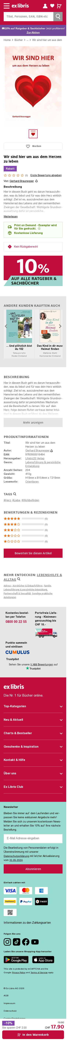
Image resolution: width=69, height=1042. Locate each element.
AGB (6, 996)
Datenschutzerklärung (16, 856)
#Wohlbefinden (30, 500)
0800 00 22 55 (16, 622)
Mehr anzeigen (33, 423)
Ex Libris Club (13, 787)
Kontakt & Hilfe (14, 760)
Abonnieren (33, 869)
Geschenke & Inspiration (21, 746)
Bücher (19, 40)
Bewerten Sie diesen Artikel (33, 553)
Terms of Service (39, 973)
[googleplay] (16, 960)
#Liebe (16, 500)
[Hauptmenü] (7, 6)
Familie (47, 585)
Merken (36, 146)
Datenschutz (10, 1011)
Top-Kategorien (15, 706)
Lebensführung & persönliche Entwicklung (25, 589)
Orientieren (32, 482)
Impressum (9, 1003)
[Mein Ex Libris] (45, 6)
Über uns (10, 773)
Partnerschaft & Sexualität (17, 593)
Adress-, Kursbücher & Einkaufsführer (23, 585)
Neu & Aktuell (13, 720)
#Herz (7, 500)
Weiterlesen (11, 217)
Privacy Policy (18, 973)
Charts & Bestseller (18, 733)
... (27, 40)
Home (7, 40)
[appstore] (43, 960)
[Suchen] (58, 16)
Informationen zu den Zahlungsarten (27, 922)
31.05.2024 (16, 860)
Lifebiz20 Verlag (34, 458)
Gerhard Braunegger (22, 181)
